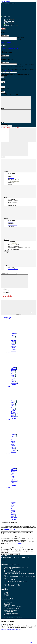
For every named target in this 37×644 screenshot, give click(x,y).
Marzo (13, 336)
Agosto (13, 344)
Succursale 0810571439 (13, 572)
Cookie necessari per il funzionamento (11, 548)
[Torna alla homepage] (18, 127)
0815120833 (10, 570)
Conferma (9, 125)
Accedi (3, 28)
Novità (6, 290)
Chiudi (2, 82)
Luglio (13, 343)
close (2, 156)
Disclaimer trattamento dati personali (10, 629)
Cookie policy (8, 602)
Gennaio (14, 333)
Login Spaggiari (9, 70)
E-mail (19, 64)
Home (5, 289)
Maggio (13, 340)
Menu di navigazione (25, 313)
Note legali (7, 604)
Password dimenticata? (7, 42)
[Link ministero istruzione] (8, 3)
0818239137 (10, 568)
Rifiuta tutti (15, 532)
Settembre (13, 346)
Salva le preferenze (14, 554)
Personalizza (4, 532)
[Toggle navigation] (14, 149)
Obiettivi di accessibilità (10, 610)
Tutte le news (7, 317)
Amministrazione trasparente (12, 615)
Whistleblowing (8, 611)
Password (19, 39)
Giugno (13, 341)
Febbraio (13, 335)
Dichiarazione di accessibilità (12, 608)
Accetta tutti (27, 532)
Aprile (12, 338)
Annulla (3, 125)
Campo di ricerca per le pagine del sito (11, 272)
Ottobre (13, 347)
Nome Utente (20, 37)
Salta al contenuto (5, 1)
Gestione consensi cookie (11, 613)
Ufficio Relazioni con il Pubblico (13, 607)
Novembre (14, 349)
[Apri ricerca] (22, 135)
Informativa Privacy (9, 605)
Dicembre (13, 351)
